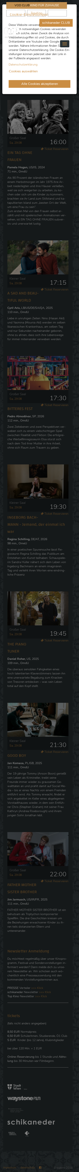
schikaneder (16, 13)
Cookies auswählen (23, 71)
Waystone (57, 13)
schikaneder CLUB (56, 22)
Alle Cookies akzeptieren (39, 84)
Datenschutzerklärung (23, 65)
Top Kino (36, 13)
